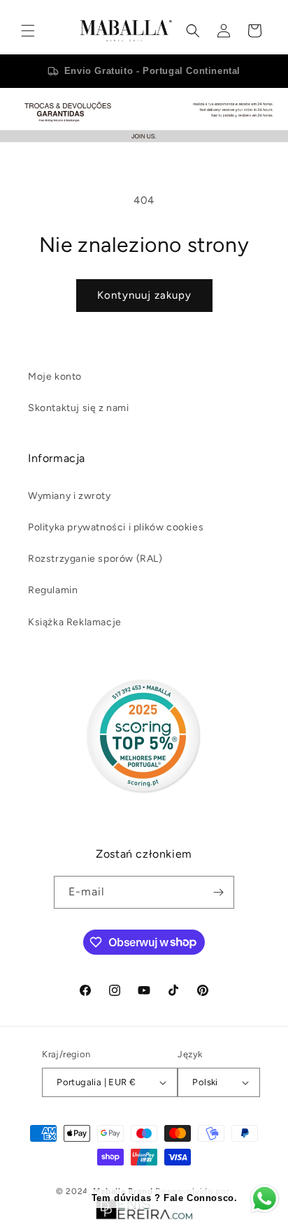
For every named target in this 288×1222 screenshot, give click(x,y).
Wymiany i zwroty (69, 496)
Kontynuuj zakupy (144, 295)
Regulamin (53, 590)
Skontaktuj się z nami (78, 408)
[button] (28, 30)
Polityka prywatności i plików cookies (115, 527)
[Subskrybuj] (218, 892)
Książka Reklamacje (75, 622)
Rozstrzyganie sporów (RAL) (95, 559)
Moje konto (55, 376)
